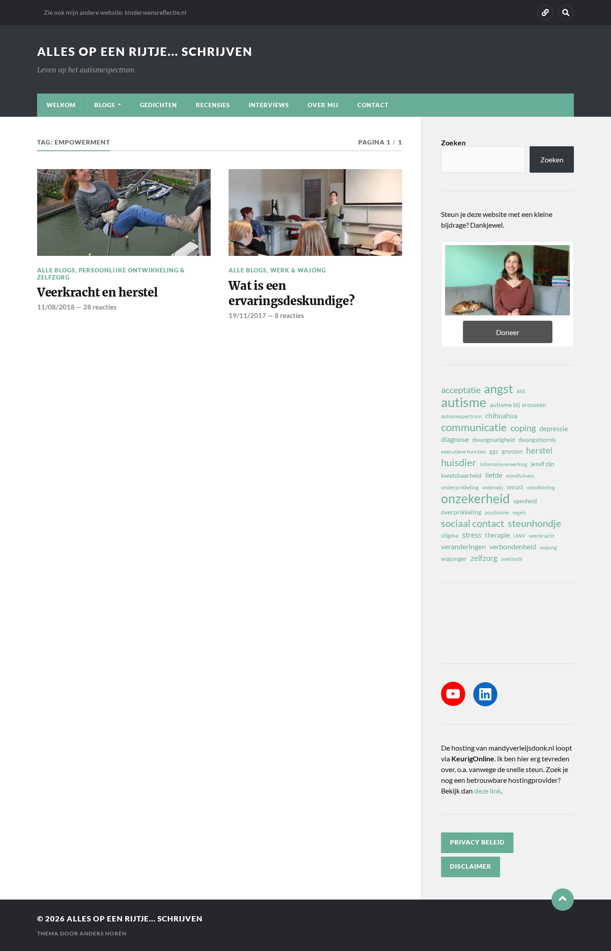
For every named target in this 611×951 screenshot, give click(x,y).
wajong (548, 547)
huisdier (458, 462)
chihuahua (501, 415)
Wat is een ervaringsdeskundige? (291, 293)
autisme (463, 402)
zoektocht (511, 559)
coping (523, 427)
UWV (519, 536)
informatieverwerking (503, 464)
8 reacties (289, 315)
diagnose (455, 439)
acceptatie (460, 389)
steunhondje (534, 523)
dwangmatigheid (493, 439)
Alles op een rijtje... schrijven (145, 51)
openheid (525, 501)
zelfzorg (484, 558)
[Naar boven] (563, 899)
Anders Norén (103, 933)
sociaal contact (472, 523)
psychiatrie (497, 512)
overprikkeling (461, 512)
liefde (493, 475)
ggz (493, 451)
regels (519, 512)
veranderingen (463, 546)
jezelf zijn (542, 463)
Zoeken (453, 142)
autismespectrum (461, 416)
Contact (373, 105)
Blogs (104, 105)
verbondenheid (512, 546)
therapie (497, 535)
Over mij (323, 105)
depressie (553, 429)
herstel (539, 450)
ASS (521, 391)
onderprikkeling (460, 487)
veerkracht (541, 535)
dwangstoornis (537, 439)
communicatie (474, 427)
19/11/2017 (247, 315)
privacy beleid (477, 842)
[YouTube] (453, 694)
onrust (515, 487)
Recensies (213, 105)
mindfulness (520, 475)
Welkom (61, 105)
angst (498, 388)
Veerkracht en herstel (97, 292)
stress (471, 534)
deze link (487, 790)
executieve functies (463, 451)
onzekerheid (475, 498)
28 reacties (100, 307)
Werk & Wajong (298, 270)
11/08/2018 (56, 307)
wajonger (454, 558)
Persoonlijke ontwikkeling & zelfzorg (111, 273)
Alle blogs (56, 270)
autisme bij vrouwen (518, 404)
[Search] (566, 12)
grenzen (512, 451)
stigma (449, 535)
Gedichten (158, 105)
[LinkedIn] (485, 694)
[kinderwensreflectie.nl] (545, 12)
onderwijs (492, 487)
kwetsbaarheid (461, 475)
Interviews (269, 105)
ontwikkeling (541, 487)
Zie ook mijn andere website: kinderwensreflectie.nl (115, 12)
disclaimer (470, 866)
